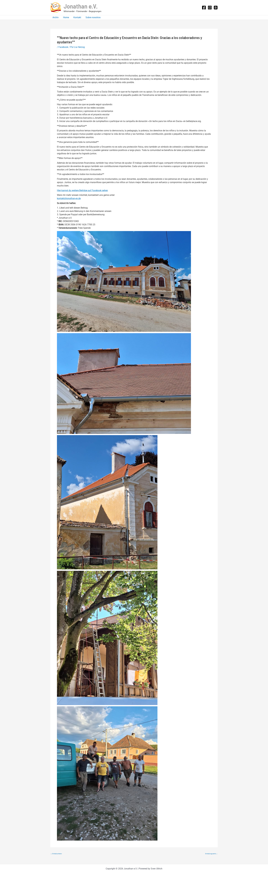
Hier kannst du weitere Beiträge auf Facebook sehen (82, 190)
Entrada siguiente (211, 853)
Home (66, 17)
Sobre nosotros (93, 17)
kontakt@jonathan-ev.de (69, 198)
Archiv (55, 17)
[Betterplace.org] (216, 7)
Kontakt (77, 17)
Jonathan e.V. (81, 6)
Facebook (63, 47)
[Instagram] (210, 7)
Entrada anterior (56, 853)
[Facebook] (204, 7)
